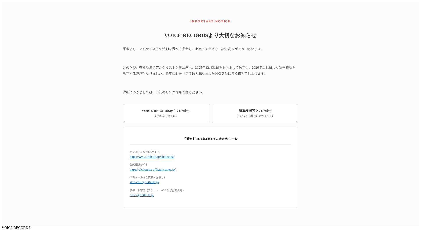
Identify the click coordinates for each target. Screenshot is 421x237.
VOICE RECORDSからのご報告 (166, 113)
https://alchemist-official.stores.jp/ (153, 169)
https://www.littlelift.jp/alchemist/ (152, 156)
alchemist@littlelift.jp (144, 182)
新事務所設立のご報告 (255, 113)
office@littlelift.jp (142, 195)
